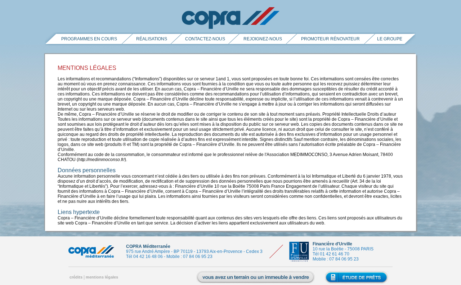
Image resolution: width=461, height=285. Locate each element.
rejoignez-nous (262, 38)
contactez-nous (205, 38)
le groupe (389, 38)
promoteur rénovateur (330, 38)
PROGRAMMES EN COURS (89, 38)
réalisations (151, 38)
